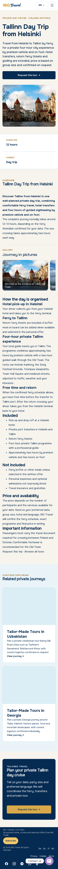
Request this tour (29, 75)
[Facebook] (6, 863)
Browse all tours (34, 551)
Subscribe (10, 840)
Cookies (42, 856)
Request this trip (12, 551)
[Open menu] (52, 5)
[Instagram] (14, 863)
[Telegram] (22, 863)
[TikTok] (37, 863)
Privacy (33, 856)
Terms (51, 856)
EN (40, 5)
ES (44, 848)
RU (53, 848)
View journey (15, 656)
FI (48, 848)
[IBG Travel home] (11, 5)
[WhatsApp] (29, 863)
